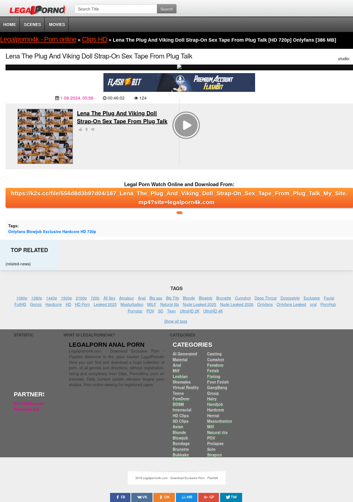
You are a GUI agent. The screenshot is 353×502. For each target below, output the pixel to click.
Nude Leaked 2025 (199, 304)
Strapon (214, 454)
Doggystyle (290, 298)
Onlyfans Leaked (291, 304)
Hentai (213, 415)
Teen (171, 311)
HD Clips (181, 415)
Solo (211, 449)
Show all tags (175, 321)
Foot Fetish (218, 381)
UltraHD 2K (189, 311)
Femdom (215, 365)
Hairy (212, 398)
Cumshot (243, 298)
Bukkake (181, 454)
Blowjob (34, 231)
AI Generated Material (185, 356)
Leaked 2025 (105, 304)
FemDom (181, 398)
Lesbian (180, 376)
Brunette (223, 298)
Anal (142, 298)
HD (83, 231)
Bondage (181, 443)
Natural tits (169, 304)
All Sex (109, 298)
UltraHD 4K (213, 311)
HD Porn (82, 304)
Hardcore (70, 231)
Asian (178, 426)
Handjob (215, 404)
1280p (36, 298)
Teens (178, 393)
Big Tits (172, 298)
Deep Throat (266, 298)
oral (313, 304)
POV (150, 311)
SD (160, 311)
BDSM (178, 404)
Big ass (155, 298)
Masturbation (132, 304)
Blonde (189, 298)
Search (167, 9)
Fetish (213, 370)
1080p (21, 298)
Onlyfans (16, 231)
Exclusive (52, 231)
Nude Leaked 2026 (236, 304)
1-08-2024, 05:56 (76, 98)
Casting (214, 353)
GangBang (217, 387)
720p (91, 231)
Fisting (213, 376)
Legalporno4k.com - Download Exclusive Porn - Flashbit (39, 11)
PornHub (328, 304)
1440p (51, 298)
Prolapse (215, 443)
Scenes (32, 24)
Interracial (182, 409)
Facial (329, 298)
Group (213, 393)
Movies (57, 24)
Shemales (182, 381)
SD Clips (181, 421)
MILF (151, 304)
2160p (81, 298)
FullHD (20, 304)
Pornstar (135, 311)
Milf (176, 370)
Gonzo (36, 304)
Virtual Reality (186, 387)
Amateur (126, 298)
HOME (9, 24)
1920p (66, 298)
